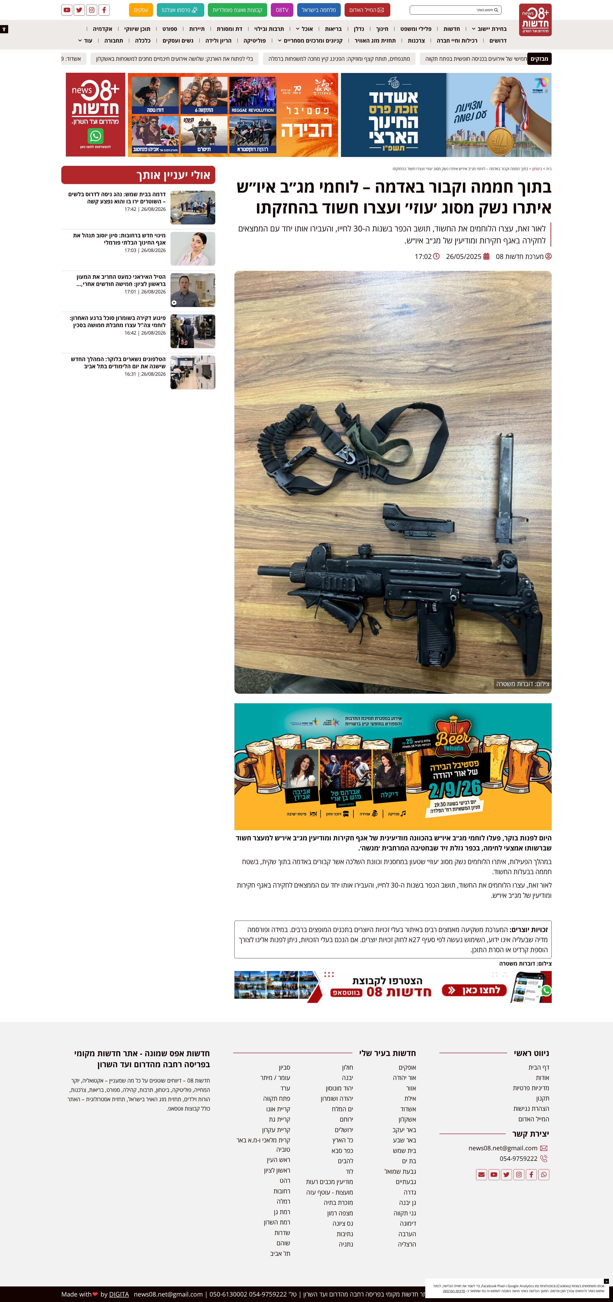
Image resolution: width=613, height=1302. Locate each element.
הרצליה (407, 1244)
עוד (88, 40)
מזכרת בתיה (338, 1202)
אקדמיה (102, 29)
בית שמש (404, 1150)
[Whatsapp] (543, 1174)
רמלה (283, 1201)
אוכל (307, 29)
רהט (285, 1180)
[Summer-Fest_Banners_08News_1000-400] (233, 155)
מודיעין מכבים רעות (329, 1182)
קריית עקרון (276, 1130)
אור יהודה (404, 1077)
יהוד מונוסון (339, 1088)
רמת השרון (277, 1222)
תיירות (197, 29)
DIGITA (119, 1294)
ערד (285, 1088)
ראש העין (278, 1160)
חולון (347, 1067)
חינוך (382, 29)
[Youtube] (66, 10)
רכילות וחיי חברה (457, 40)
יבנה (347, 1077)
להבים (345, 1161)
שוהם (283, 1243)
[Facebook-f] (104, 10)
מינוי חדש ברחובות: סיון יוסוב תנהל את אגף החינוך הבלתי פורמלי (119, 238)
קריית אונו (278, 1109)
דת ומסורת (229, 29)
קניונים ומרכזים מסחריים (313, 40)
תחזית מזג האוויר (375, 40)
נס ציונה (343, 1223)
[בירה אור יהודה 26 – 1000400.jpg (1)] (393, 827)
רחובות (281, 1191)
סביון (284, 1067)
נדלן (359, 29)
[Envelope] (481, 1174)
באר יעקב (404, 1130)
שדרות (282, 1233)
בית (549, 168)
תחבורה (113, 40)
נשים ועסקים (178, 40)
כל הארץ (343, 1140)
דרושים (498, 40)
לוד (349, 1171)
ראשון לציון (277, 1170)
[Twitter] (79, 10)
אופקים (407, 1067)
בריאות (333, 29)
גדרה (410, 1192)
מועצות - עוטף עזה (329, 1192)
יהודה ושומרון (337, 1098)
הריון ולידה (218, 40)
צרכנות (416, 40)
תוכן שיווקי (137, 29)
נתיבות (345, 1234)
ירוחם (346, 1119)
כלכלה (143, 40)
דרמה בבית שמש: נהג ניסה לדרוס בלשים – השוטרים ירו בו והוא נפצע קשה (117, 197)
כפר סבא (342, 1150)
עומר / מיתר (275, 1077)
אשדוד (408, 1109)
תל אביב (280, 1253)
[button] (4, 29)
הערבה (407, 1234)
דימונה (408, 1223)
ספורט (169, 29)
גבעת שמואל (400, 1171)
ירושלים (344, 1130)
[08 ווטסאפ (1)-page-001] (95, 155)
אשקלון (407, 1119)
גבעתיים (406, 1182)
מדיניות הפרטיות (454, 1291)
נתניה (346, 1244)
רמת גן (282, 1212)
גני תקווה (405, 1213)
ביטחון (537, 168)
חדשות (451, 29)
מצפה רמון (340, 1213)
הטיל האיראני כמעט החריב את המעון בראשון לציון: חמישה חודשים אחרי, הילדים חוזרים (121, 284)
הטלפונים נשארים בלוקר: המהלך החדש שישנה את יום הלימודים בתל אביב (118, 362)
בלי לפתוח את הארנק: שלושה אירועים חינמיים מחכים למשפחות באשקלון (179, 58)
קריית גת (279, 1119)
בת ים (409, 1161)
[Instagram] (91, 10)
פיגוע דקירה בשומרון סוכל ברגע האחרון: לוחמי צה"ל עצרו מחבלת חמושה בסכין (118, 321)
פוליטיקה (255, 40)
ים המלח (342, 1109)
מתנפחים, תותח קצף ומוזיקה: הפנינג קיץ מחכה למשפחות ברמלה (343, 58)
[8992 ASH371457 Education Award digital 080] (446, 155)
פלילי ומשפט (415, 29)
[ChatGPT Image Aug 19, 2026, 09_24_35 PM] (393, 1000)
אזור (411, 1088)
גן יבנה (407, 1202)
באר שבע (404, 1140)
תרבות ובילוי (269, 29)
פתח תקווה (276, 1098)
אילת (410, 1098)
